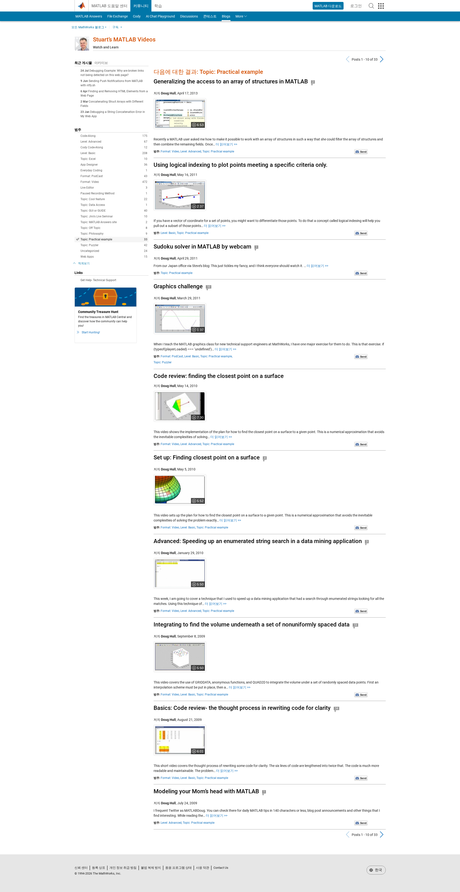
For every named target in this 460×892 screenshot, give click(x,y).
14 (336, 708)
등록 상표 (98, 867)
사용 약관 (202, 867)
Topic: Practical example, (216, 356)
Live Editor (113, 187)
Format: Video (113, 182)
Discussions (189, 16)
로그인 (357, 7)
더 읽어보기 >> (226, 144)
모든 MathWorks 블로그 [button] (87, 27)
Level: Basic (113, 153)
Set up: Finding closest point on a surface (207, 457)
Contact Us (220, 867)
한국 (378, 870)
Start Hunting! (91, 332)
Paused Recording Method (113, 193)
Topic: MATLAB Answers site (113, 222)
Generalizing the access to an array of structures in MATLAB (231, 81)
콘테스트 (210, 16)
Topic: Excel (113, 159)
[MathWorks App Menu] (381, 6)
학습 (158, 6)
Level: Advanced (113, 141)
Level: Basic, (168, 233)
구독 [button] (115, 27)
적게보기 (84, 263)
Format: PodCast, (172, 356)
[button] (371, 6)
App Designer (113, 164)
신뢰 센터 (81, 867)
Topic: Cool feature (113, 199)
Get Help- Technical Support (98, 280)
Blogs (226, 16)
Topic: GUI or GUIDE (113, 210)
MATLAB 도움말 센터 (109, 6)
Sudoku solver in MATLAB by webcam (202, 246)
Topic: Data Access (113, 205)
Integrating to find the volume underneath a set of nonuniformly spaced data (252, 624)
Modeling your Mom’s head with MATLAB (206, 791)
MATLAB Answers (88, 16)
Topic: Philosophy (113, 233)
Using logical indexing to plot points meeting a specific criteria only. (241, 165)
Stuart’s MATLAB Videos (124, 39)
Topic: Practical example (113, 239)
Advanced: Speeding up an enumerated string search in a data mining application (258, 541)
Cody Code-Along (113, 147)
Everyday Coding (113, 170)
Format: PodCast (113, 176)
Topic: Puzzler (113, 245)
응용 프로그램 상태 (178, 867)
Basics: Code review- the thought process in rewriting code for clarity (242, 708)
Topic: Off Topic (113, 228)
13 (355, 625)
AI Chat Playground (160, 16)
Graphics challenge (178, 286)
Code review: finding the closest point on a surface (219, 376)
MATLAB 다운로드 (328, 6)
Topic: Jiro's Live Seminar (113, 216)
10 (208, 287)
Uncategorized (113, 251)
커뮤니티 (141, 6)
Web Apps (113, 256)
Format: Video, (170, 151)
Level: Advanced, (191, 151)
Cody (137, 16)
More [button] (239, 16)
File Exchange (117, 16)
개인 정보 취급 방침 (123, 867)
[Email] (361, 151)
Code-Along (113, 136)
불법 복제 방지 (151, 867)
